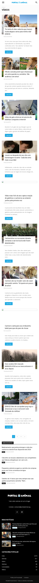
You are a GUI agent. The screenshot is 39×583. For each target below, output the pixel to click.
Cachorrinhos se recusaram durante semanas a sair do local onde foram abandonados (18, 240)
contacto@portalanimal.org (22, 507)
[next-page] (24, 436)
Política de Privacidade (16, 577)
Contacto (26, 577)
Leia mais (8, 52)
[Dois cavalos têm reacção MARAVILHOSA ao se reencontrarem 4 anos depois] (19, 359)
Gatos (3, 483)
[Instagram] (22, 512)
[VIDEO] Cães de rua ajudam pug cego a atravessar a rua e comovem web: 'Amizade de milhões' (19, 409)
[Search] (36, 2)
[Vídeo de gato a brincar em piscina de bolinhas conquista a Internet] (19, 110)
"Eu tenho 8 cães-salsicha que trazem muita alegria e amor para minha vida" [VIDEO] (18, 31)
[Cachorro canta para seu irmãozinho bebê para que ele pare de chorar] (19, 319)
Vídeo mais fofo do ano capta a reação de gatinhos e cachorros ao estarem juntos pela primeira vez (18, 198)
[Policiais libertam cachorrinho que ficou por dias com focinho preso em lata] (6, 526)
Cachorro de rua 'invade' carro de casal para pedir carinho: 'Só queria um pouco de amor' (19, 283)
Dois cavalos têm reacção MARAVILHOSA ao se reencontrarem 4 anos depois (18, 366)
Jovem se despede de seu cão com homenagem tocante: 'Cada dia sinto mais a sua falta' (18, 157)
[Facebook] (17, 512)
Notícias (15, 527)
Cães (3, 452)
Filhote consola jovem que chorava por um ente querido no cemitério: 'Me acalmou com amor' (19, 74)
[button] (3, 2)
